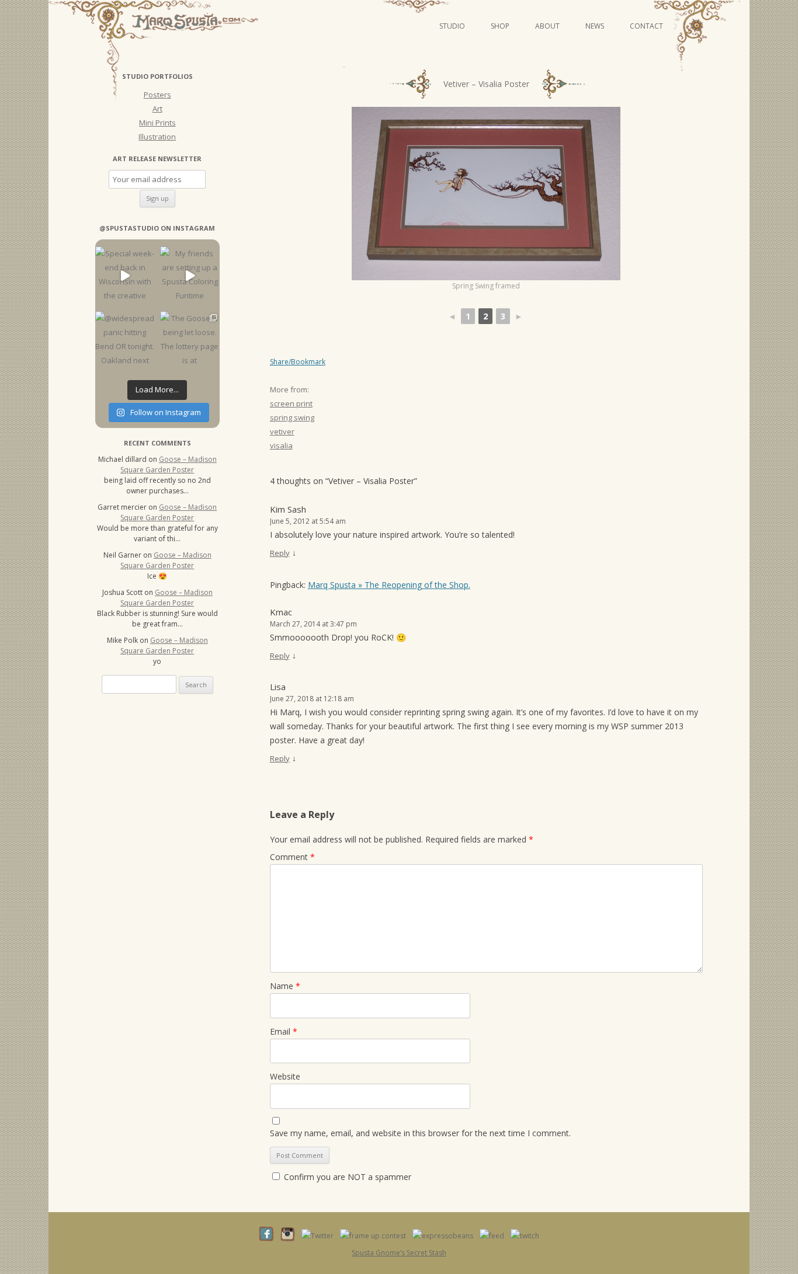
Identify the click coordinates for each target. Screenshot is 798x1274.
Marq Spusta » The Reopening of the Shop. (389, 584)
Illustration (157, 136)
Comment (292, 856)
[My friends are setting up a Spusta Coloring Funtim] (189, 275)
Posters (157, 94)
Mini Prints (157, 122)
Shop (500, 26)
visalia (281, 445)
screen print (291, 403)
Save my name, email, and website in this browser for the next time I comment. (420, 1133)
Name (285, 985)
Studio (452, 26)
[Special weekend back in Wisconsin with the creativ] (124, 275)
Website (285, 1076)
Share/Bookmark (297, 362)
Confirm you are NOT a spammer (346, 1176)
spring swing (292, 417)
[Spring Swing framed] (486, 193)
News (594, 26)
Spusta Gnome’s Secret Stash (399, 1253)
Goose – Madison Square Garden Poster (168, 464)
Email (283, 1031)
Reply (280, 553)
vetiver (282, 431)
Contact (646, 26)
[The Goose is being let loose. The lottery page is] (189, 340)
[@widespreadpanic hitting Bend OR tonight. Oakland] (124, 340)
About (547, 26)
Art (157, 108)
